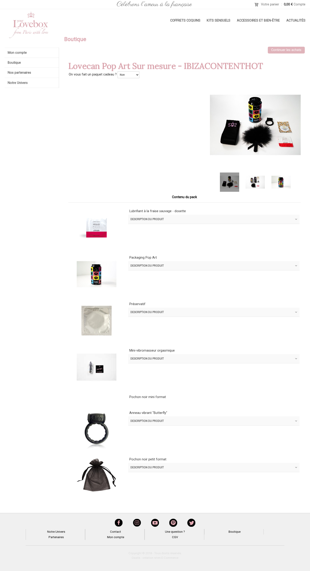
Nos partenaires (19, 73)
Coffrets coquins (185, 20)
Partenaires (56, 537)
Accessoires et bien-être (258, 20)
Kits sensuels (218, 20)
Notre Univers (18, 83)
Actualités (295, 20)
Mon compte (17, 53)
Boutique (14, 63)
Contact (115, 531)
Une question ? (175, 531)
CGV (175, 537)
